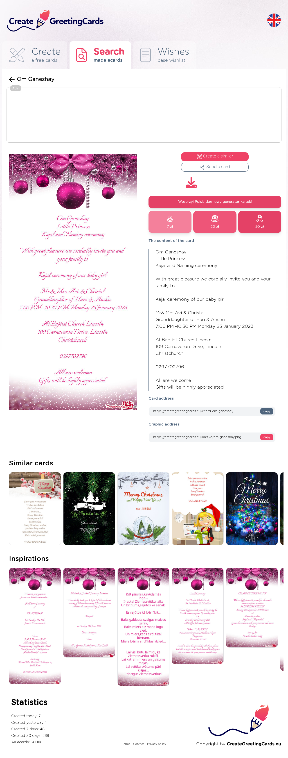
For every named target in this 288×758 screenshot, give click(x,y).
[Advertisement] (144, 115)
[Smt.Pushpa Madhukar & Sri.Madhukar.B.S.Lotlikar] (199, 616)
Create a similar (218, 156)
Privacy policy (156, 744)
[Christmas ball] (144, 509)
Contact (138, 744)
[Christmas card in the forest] (90, 509)
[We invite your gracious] (36, 626)
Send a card (218, 167)
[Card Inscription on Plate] (36, 509)
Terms (126, 744)
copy (266, 411)
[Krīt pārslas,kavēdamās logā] (144, 627)
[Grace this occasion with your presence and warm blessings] (253, 608)
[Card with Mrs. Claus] (199, 509)
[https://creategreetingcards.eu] (133, 20)
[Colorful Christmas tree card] (253, 509)
